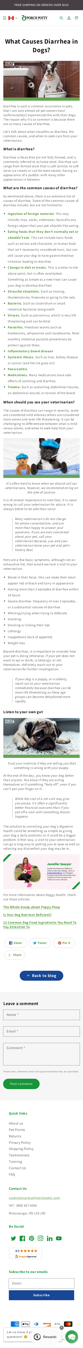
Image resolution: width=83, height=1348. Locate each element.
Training (15, 1161)
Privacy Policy (20, 1142)
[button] (4, 18)
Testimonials (19, 1155)
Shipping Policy (21, 1148)
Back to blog (44, 975)
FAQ (12, 1174)
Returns (15, 1136)
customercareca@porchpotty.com (34, 1198)
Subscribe (41, 1295)
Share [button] (17, 955)
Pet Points (17, 1129)
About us (16, 1123)
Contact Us (17, 1168)
